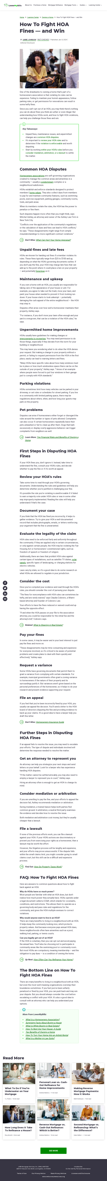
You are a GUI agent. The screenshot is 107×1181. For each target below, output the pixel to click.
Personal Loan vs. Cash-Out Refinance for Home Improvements (53, 1085)
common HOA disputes (48, 137)
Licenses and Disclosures (80, 1173)
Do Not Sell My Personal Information (78, 1169)
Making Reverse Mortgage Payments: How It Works (86, 1091)
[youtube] (55, 1163)
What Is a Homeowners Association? (43, 1019)
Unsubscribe (78, 1166)
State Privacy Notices (58, 1173)
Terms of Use (21, 1173)
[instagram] (58, 1163)
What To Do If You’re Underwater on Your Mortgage (17, 1091)
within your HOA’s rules (51, 149)
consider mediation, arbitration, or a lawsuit (45, 153)
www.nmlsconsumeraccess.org (53, 1176)
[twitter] (5, 587)
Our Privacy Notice (38, 1173)
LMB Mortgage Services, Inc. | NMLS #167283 (33, 1166)
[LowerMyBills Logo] (13, 5)
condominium (47, 182)
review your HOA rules (51, 140)
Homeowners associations (32, 175)
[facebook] (5, 582)
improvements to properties (33, 338)
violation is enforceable (51, 143)
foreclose (40, 271)
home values (35, 192)
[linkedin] (5, 593)
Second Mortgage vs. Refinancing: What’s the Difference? (86, 1127)
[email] (5, 598)
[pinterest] (52, 1163)
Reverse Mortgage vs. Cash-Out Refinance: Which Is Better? (52, 1127)
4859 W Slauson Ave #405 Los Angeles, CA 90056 (33, 1169)
